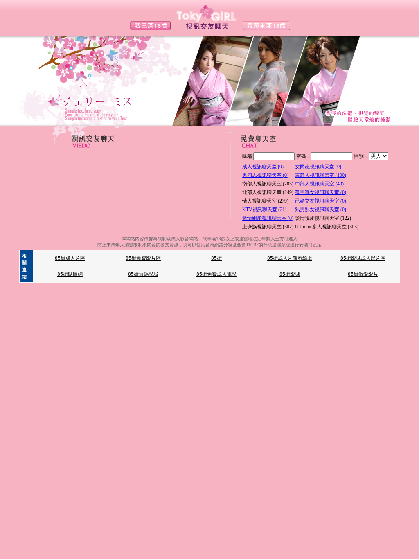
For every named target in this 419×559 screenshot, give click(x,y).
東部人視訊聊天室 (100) (320, 175)
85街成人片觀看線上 (289, 258)
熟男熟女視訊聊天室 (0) (320, 209)
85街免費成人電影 (216, 274)
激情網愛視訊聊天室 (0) (267, 218)
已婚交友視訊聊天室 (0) (320, 201)
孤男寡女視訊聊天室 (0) (320, 192)
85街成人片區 (70, 258)
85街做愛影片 (363, 274)
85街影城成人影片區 (362, 258)
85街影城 (289, 274)
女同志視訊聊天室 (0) (318, 166)
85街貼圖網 (70, 274)
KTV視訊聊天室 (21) (264, 209)
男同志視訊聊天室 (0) (265, 175)
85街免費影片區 (143, 258)
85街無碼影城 (143, 274)
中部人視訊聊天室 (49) (319, 184)
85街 (216, 258)
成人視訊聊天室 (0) (263, 166)
